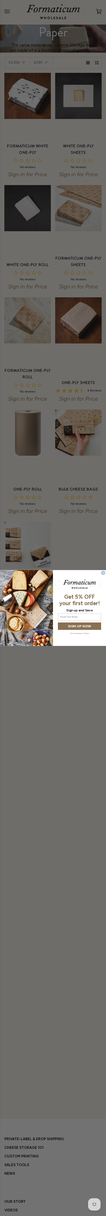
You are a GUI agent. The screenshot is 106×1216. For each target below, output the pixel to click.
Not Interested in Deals (79, 633)
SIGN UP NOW (79, 626)
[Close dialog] (103, 573)
